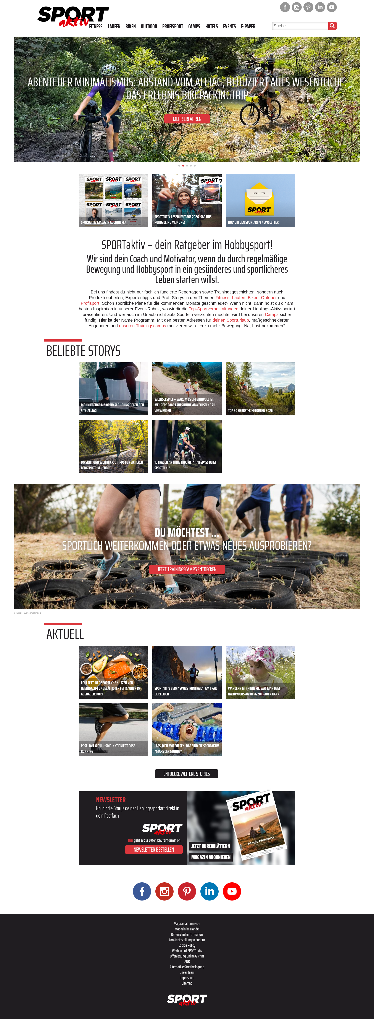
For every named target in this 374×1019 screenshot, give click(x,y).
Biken (131, 26)
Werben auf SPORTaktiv (187, 950)
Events (229, 26)
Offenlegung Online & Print (187, 956)
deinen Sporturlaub (231, 320)
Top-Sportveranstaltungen (213, 308)
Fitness (96, 26)
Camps (194, 26)
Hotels (211, 26)
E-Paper (248, 26)
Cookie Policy (187, 945)
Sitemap (187, 983)
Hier (130, 840)
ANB (187, 961)
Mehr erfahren (187, 118)
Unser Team (187, 972)
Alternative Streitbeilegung (187, 966)
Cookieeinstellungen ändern (187, 939)
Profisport (172, 26)
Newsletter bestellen (154, 849)
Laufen (114, 26)
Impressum (187, 977)
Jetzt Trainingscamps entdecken (187, 569)
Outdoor (149, 26)
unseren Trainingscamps (143, 325)
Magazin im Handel (187, 928)
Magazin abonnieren (187, 923)
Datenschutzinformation (187, 934)
